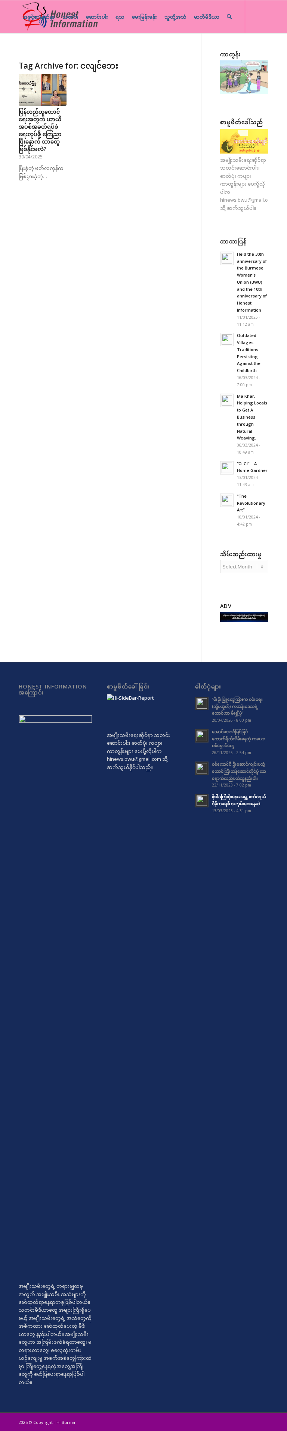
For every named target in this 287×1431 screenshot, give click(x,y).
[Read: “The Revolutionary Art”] (227, 500)
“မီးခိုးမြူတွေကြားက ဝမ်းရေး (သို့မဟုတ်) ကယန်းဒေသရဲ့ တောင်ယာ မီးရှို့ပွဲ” (237, 706)
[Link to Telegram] (21, 49)
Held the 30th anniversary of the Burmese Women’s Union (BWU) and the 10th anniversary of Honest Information (252, 282)
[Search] (229, 16)
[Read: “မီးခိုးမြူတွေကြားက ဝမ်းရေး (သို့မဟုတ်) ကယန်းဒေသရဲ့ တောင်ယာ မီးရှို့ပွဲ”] (202, 703)
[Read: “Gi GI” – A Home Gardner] (227, 468)
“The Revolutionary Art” (251, 503)
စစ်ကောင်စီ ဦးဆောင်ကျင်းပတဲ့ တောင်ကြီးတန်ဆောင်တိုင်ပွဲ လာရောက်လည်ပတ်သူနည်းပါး (239, 771)
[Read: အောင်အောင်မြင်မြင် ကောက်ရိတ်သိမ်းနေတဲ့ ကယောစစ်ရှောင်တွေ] (202, 736)
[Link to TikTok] (32, 49)
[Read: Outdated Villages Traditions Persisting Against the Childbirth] (227, 339)
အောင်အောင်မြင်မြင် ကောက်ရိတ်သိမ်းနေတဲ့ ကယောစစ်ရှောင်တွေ (238, 738)
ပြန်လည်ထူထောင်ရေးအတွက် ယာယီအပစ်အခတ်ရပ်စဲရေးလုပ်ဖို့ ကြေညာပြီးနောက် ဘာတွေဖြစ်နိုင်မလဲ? (40, 130)
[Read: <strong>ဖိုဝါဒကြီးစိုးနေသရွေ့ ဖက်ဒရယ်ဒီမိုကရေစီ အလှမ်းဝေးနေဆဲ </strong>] (202, 800)
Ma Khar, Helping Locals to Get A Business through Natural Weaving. (252, 417)
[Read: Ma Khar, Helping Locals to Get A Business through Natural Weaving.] (227, 400)
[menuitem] (39, 16)
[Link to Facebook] (43, 49)
